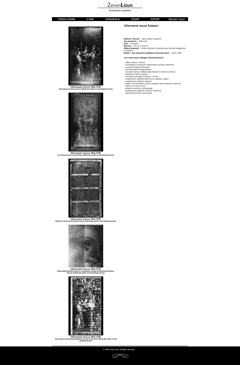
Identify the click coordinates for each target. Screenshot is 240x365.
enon (120, 5)
